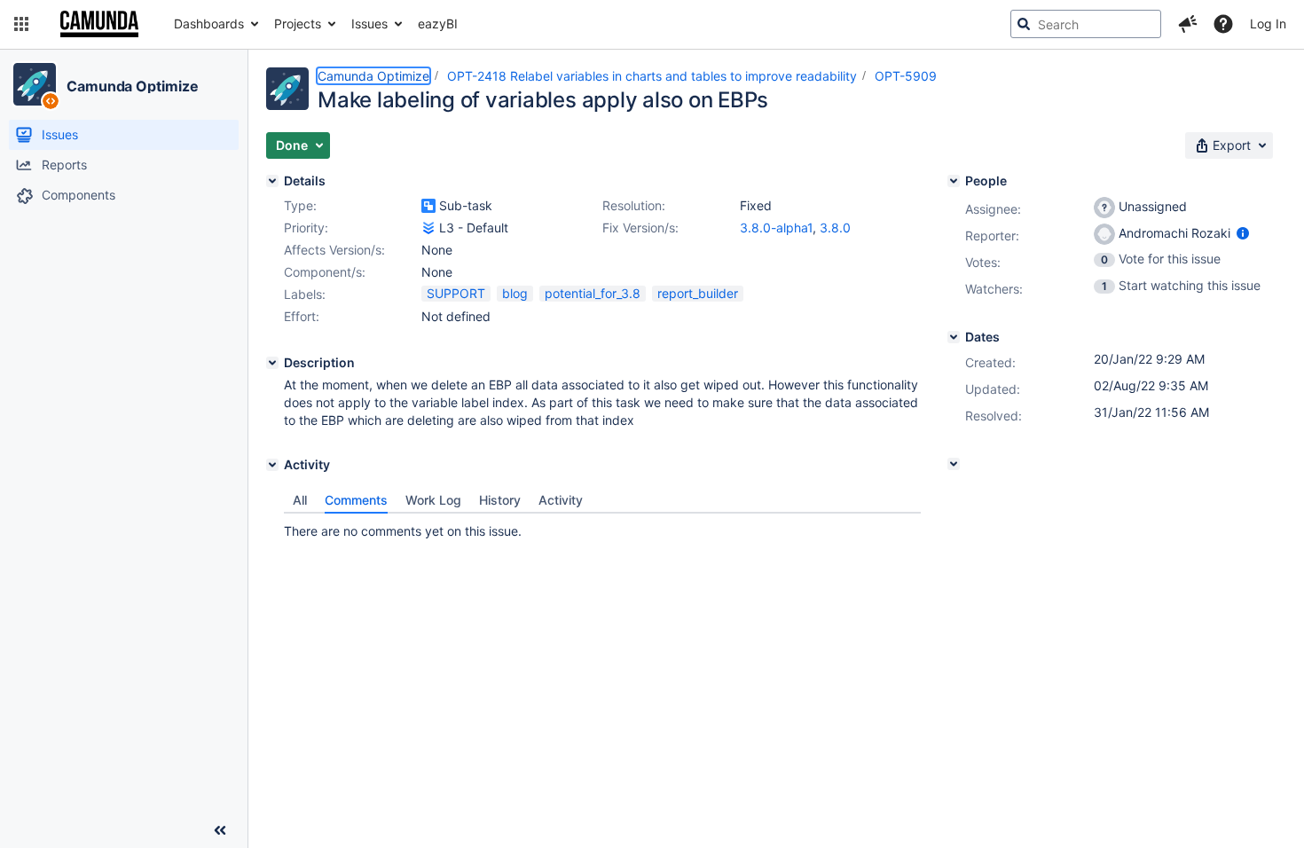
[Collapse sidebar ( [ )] (220, 830)
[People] (953, 181)
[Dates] (953, 337)
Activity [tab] (560, 499)
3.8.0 (835, 227)
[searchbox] (1085, 24)
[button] (21, 24)
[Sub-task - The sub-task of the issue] (428, 206)
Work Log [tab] (433, 499)
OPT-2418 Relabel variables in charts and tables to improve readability (652, 75)
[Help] (1223, 24)
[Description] (272, 363)
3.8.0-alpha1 (776, 227)
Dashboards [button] (209, 23)
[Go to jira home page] (99, 24)
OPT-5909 (906, 75)
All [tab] (300, 499)
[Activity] (272, 465)
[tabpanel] (602, 527)
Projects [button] (297, 23)
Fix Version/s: (640, 227)
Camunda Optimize (132, 86)
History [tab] (500, 499)
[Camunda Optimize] (34, 84)
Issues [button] (369, 23)
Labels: (305, 294)
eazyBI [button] (438, 23)
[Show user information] (1243, 232)
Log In (1268, 23)
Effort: (301, 316)
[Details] (272, 181)
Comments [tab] (356, 499)
